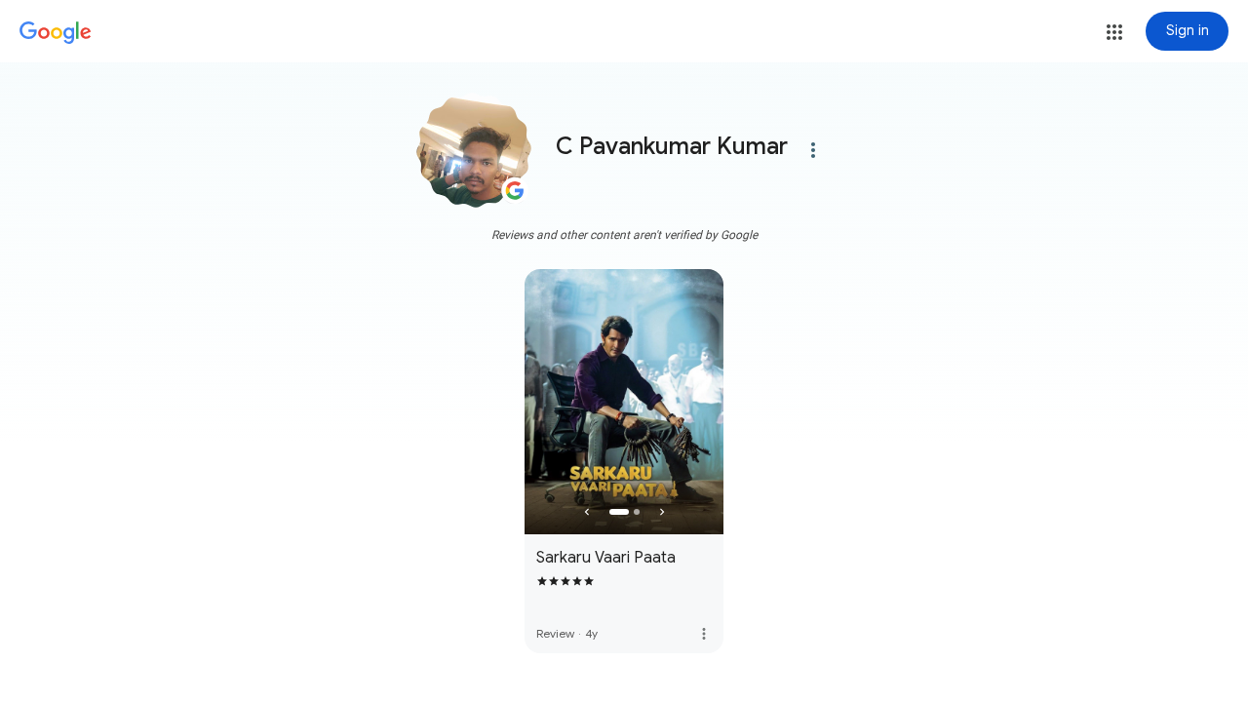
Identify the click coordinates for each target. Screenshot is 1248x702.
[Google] (56, 33)
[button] (1114, 32)
